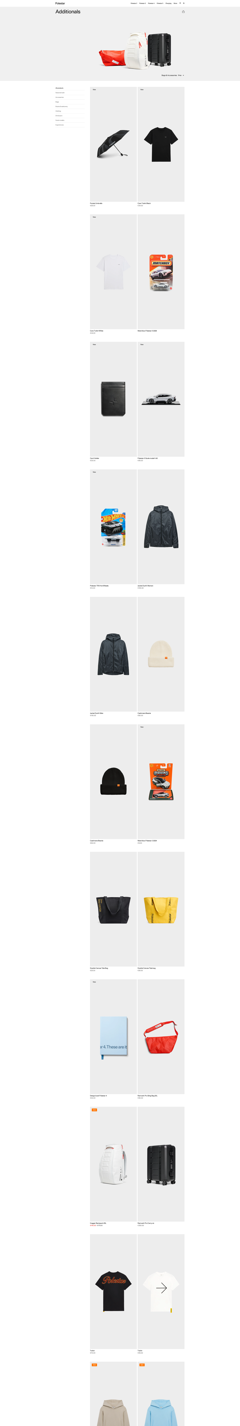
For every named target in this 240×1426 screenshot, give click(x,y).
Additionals (68, 11)
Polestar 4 (151, 3)
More (175, 3)
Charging (168, 3)
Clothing (58, 52)
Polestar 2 (134, 3)
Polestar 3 (142, 3)
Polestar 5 (160, 3)
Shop (179, 75)
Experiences (60, 66)
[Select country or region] (180, 3)
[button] (183, 12)
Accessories (60, 39)
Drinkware (59, 57)
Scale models (60, 62)
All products (59, 29)
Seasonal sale (60, 34)
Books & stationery (62, 48)
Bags (57, 43)
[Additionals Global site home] (60, 3)
